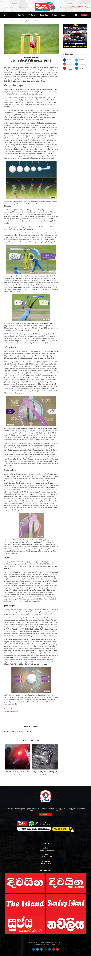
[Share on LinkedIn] (35, 719)
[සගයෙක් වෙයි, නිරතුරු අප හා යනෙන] (17, 756)
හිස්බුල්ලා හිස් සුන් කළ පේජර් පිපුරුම (45, 772)
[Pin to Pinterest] (31, 719)
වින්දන (54, 15)
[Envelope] (57, 949)
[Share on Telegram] (43, 719)
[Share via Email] (47, 719)
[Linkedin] (13, 7)
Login (63, 15)
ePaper (84, 15)
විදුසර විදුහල (44, 15)
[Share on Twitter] (27, 719)
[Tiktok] (41, 949)
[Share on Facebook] (23, 719)
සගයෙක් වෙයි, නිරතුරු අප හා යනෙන (17, 772)
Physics (35, 57)
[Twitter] (7, 7)
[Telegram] (21, 7)
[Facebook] (4, 7)
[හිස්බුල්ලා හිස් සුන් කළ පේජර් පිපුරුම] (45, 756)
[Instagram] (10, 7)
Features (13, 21)
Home (5, 21)
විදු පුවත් (21, 15)
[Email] (18, 7)
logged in (15, 731)
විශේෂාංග (31, 15)
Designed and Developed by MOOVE (45, 944)
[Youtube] (15, 7)
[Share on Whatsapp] (39, 719)
